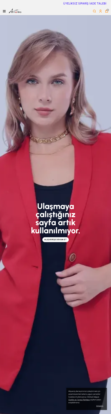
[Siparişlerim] (100, 11)
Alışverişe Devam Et (55, 239)
